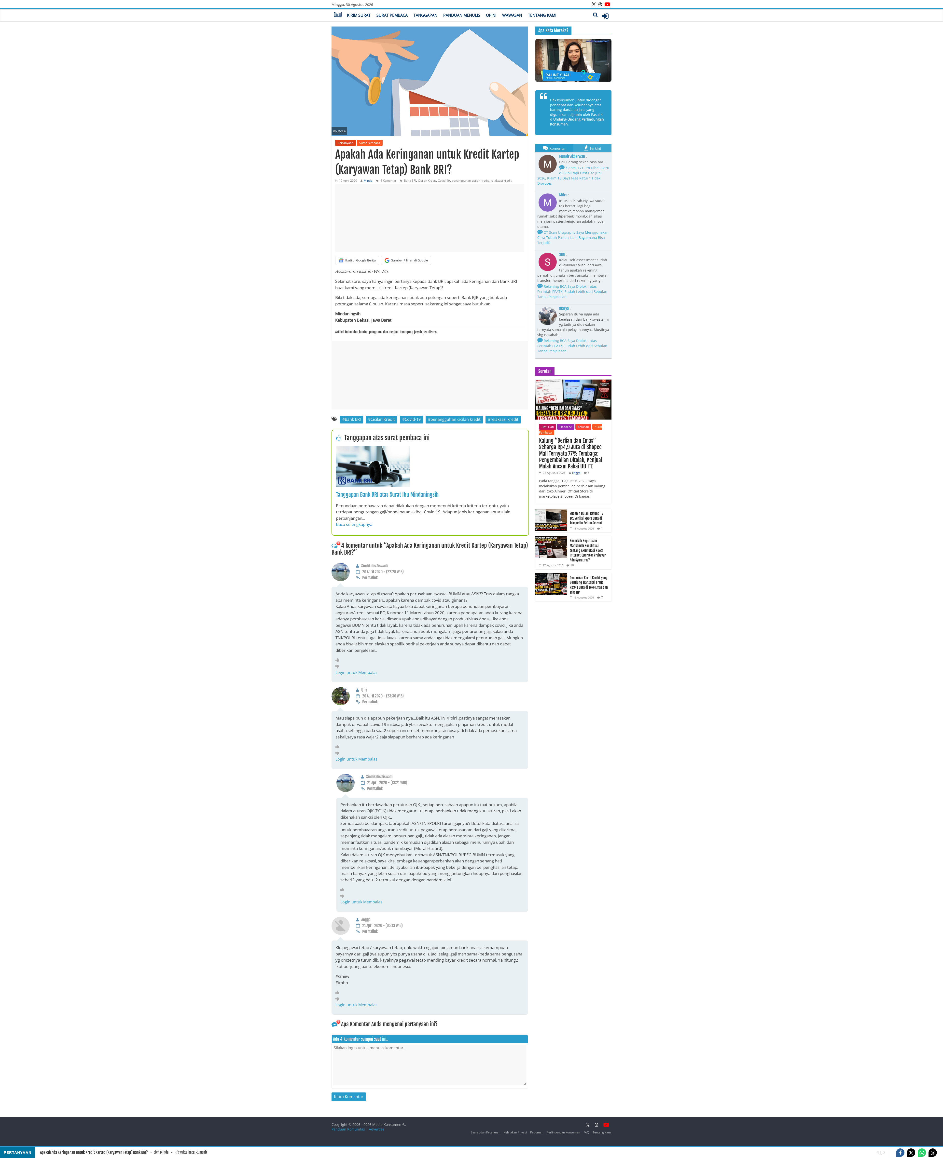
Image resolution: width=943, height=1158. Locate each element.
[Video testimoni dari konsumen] (573, 60)
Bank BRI (410, 180)
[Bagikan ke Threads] (933, 1152)
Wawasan (512, 15)
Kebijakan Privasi (515, 1132)
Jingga (576, 473)
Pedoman (536, 1132)
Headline (566, 427)
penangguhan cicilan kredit (470, 180)
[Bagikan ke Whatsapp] (922, 1152)
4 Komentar (388, 180)
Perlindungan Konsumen (563, 1132)
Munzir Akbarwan (572, 156)
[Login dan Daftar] (605, 16)
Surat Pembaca (392, 15)
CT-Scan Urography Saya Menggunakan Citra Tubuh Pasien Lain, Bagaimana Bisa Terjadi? (573, 237)
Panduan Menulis (461, 15)
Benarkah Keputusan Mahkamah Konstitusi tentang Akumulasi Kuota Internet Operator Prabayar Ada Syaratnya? (588, 550)
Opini (491, 15)
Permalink (370, 577)
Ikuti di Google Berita (360, 260)
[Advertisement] (429, 218)
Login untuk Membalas (356, 672)
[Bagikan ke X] (911, 1152)
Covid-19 (444, 180)
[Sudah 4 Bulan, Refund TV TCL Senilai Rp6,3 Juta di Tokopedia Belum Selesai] (551, 511)
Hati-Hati (547, 427)
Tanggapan (425, 15)
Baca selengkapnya (354, 524)
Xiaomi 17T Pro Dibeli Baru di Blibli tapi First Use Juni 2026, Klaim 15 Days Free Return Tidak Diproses (573, 175)
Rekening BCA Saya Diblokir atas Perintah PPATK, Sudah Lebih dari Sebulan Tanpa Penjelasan (572, 291)
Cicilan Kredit (427, 180)
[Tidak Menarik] (338, 666)
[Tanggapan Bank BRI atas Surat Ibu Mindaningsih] (373, 449)
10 (572, 565)
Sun (562, 254)
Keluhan (583, 427)
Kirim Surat (359, 15)
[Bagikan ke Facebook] (900, 1152)
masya (564, 308)
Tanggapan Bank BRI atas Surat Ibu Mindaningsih (387, 494)
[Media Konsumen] (338, 15)
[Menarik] (338, 660)
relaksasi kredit (501, 180)
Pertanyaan (345, 143)
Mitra (563, 194)
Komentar (557, 148)
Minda (368, 180)
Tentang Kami (542, 15)
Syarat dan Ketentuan (485, 1132)
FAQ (586, 1132)
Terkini (595, 148)
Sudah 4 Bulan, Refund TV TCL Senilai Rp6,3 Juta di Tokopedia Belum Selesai (586, 518)
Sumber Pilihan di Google (409, 260)
